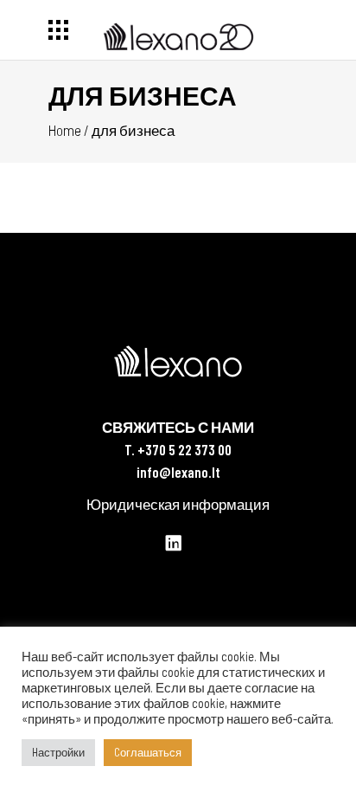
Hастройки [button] (58, 752)
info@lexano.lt (178, 471)
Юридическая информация (178, 503)
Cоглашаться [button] (147, 752)
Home (64, 129)
